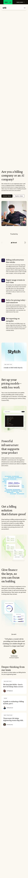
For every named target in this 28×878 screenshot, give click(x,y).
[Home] (4, 8)
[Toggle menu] (24, 7)
